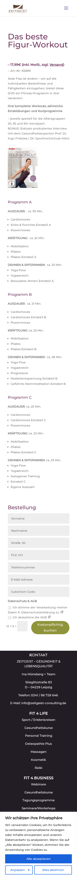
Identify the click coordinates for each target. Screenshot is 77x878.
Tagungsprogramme (38, 800)
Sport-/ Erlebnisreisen (38, 720)
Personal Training (38, 736)
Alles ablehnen (53, 870)
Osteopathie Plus (38, 744)
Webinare (38, 784)
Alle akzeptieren (38, 859)
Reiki (38, 768)
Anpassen (17, 870)
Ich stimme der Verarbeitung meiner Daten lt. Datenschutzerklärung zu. (38, 610)
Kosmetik (38, 760)
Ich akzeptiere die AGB (30, 617)
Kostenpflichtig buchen (50, 627)
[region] (38, 845)
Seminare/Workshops (38, 808)
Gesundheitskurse (38, 728)
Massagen (38, 752)
